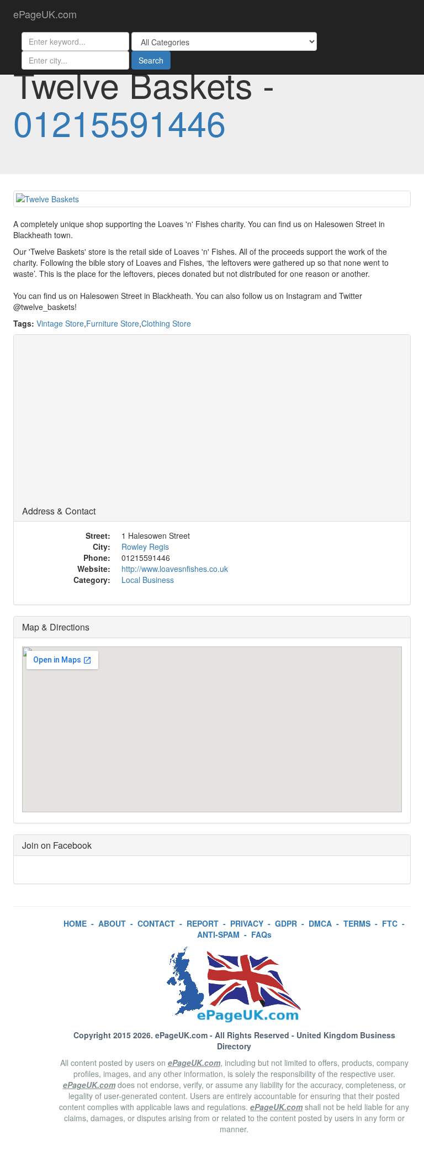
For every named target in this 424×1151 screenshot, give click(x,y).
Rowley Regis (145, 546)
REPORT (203, 923)
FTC (390, 923)
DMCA (320, 923)
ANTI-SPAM (218, 934)
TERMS (356, 923)
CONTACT (156, 923)
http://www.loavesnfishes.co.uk (174, 568)
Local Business (147, 579)
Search (151, 60)
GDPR (286, 923)
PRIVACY (246, 923)
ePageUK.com (45, 14)
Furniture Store (112, 323)
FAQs (261, 934)
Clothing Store (166, 323)
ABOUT (112, 923)
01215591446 (119, 122)
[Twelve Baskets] (212, 199)
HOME (75, 923)
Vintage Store (60, 323)
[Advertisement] (212, 423)
